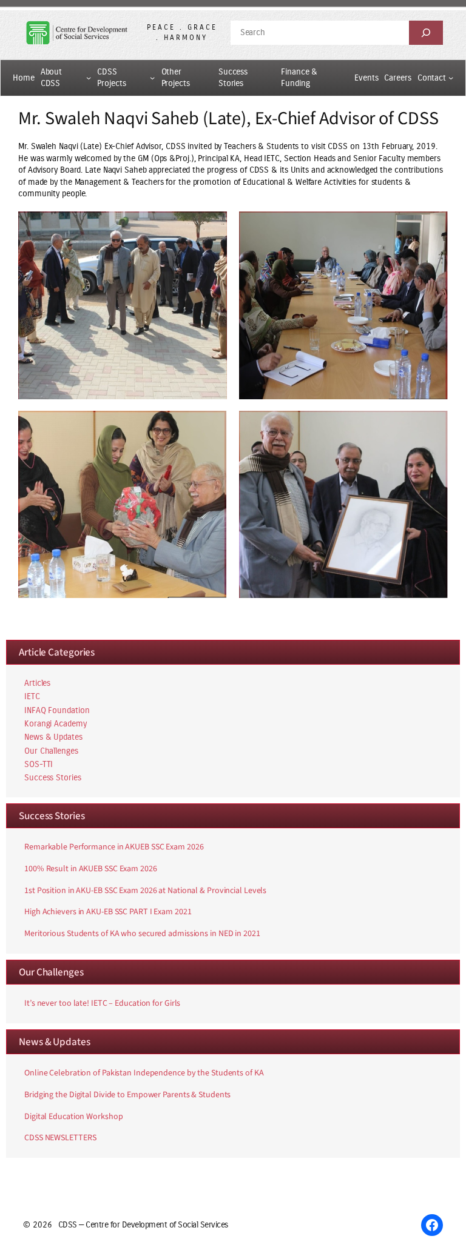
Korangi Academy (55, 724)
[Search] (426, 33)
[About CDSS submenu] (88, 77)
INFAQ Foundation (56, 710)
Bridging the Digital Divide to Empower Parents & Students (127, 1095)
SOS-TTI (38, 764)
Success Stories (52, 777)
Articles (37, 683)
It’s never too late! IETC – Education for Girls (102, 1004)
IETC (32, 696)
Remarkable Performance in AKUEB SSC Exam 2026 (114, 847)
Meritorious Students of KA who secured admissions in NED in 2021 (142, 934)
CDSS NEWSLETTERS (60, 1138)
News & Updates (53, 737)
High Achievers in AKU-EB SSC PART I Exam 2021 (108, 912)
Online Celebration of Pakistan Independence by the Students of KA (144, 1073)
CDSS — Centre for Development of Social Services (143, 1225)
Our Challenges (51, 751)
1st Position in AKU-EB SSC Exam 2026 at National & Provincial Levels (145, 891)
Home (24, 78)
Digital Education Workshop (73, 1117)
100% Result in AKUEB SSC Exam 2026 (90, 869)
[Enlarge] (211, 227)
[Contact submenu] (450, 77)
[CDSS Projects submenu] (152, 77)
